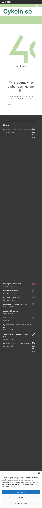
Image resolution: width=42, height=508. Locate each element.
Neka (21, 498)
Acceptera (21, 492)
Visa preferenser (21, 503)
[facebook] (37, 6)
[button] (39, 473)
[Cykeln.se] (16, 11)
